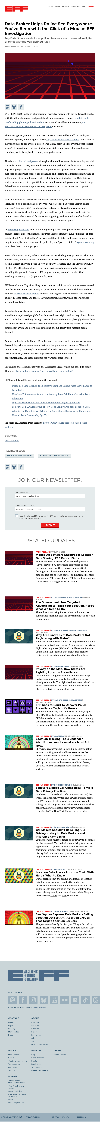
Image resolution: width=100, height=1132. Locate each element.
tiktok (85, 1000)
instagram (33, 1000)
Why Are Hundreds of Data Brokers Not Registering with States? (63, 636)
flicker (64, 1000)
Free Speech (13, 1055)
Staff (33, 1041)
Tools (84, 7)
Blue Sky (44, 1000)
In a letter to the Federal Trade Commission (59, 794)
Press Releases (37, 1058)
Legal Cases (36, 1064)
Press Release (43, 552)
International (13, 1067)
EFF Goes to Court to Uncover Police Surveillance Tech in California (61, 706)
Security (11, 1029)
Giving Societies (15, 1091)
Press (10, 1035)
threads (96, 1000)
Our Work (65, 7)
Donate (91, 7)
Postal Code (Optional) (25, 505)
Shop (10, 1099)
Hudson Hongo (74, 597)
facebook (23, 1000)
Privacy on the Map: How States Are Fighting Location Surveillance (61, 670)
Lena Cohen (60, 597)
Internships (36, 1035)
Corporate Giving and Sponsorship (17, 1095)
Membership (13, 1032)
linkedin (75, 1000)
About (50, 7)
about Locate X (64, 749)
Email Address (21, 492)
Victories (35, 1029)
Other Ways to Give (16, 1103)
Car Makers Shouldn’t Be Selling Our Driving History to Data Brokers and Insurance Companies (60, 833)
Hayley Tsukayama (78, 630)
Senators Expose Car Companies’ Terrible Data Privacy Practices (64, 789)
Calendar (35, 1022)
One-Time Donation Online (16, 1087)
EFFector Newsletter (39, 1070)
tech (64, 895)
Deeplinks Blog (43, 597)
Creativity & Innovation (17, 1061)
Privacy (11, 1058)
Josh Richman (12, 440)
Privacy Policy (60, 1117)
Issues (57, 7)
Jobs (33, 1038)
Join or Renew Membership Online (16, 1082)
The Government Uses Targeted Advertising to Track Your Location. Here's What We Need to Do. (65, 606)
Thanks (81, 1117)
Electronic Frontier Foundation (16, 9)
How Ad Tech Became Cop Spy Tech (30, 415)
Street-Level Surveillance (54, 455)
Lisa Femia (59, 736)
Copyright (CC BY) (11, 1117)
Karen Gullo (60, 869)
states (54, 895)
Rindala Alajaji (61, 666)
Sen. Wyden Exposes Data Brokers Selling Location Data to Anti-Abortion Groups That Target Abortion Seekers (64, 918)
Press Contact (60, 1055)
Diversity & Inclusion (39, 1044)
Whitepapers (36, 1067)
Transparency (14, 1064)
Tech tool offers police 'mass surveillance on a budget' (44, 371)
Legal (10, 1025)
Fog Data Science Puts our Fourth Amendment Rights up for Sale (46, 402)
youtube (54, 1000)
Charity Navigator (39, 1007)
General (11, 1022)
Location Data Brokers (19, 455)
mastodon (12, 1000)
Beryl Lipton (75, 700)
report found (61, 578)
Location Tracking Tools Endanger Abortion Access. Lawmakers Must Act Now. (62, 742)
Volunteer (35, 1025)
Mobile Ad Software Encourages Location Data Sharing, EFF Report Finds (64, 556)
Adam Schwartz (62, 911)
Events (34, 1061)
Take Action (76, 7)
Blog (33, 1055)
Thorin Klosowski (63, 785)
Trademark (33, 1117)
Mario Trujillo (61, 630)
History (34, 1032)
